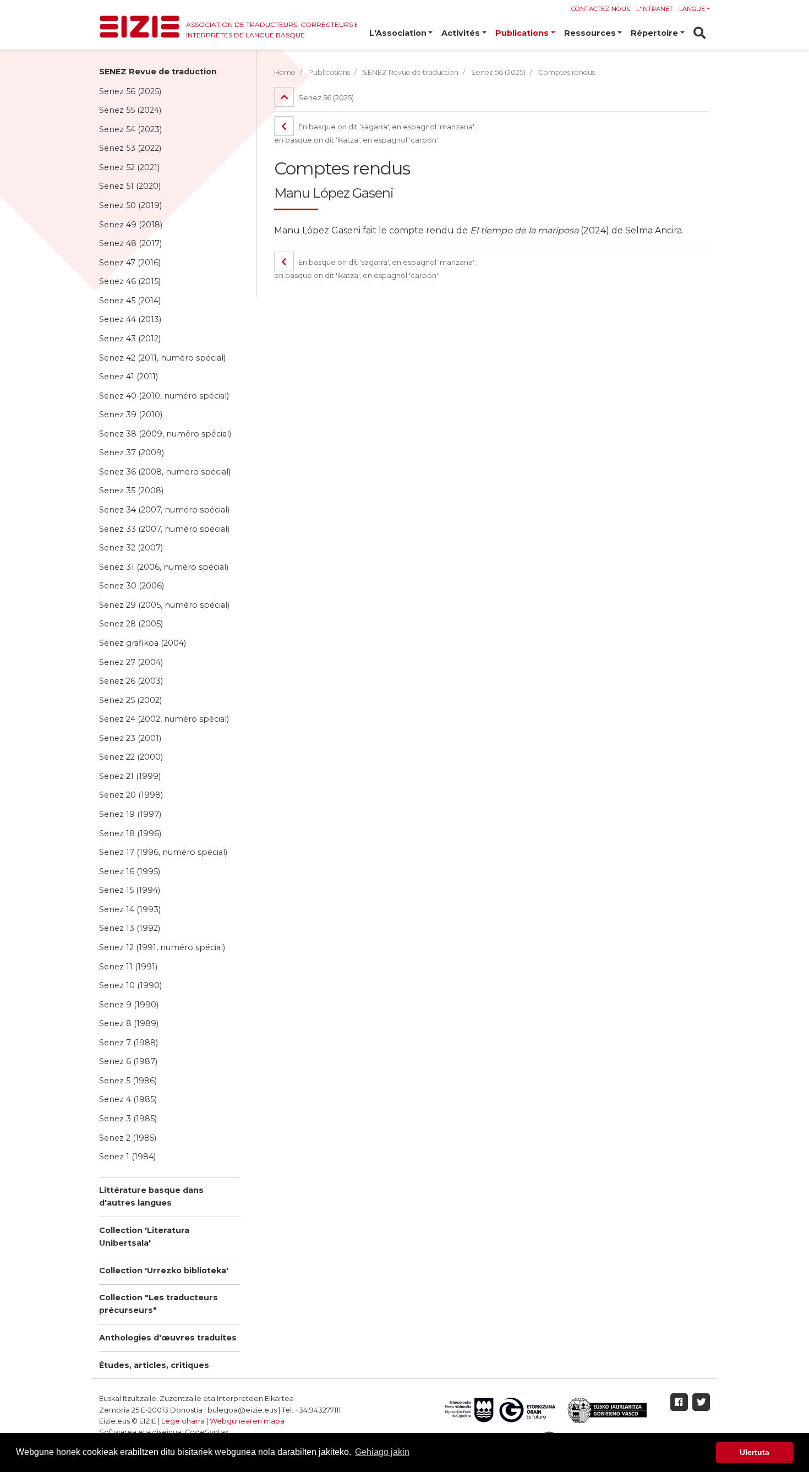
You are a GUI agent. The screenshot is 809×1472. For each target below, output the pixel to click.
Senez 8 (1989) (128, 1023)
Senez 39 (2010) (130, 414)
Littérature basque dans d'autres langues (151, 1196)
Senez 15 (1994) (129, 890)
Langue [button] (692, 9)
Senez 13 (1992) (129, 928)
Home (285, 72)
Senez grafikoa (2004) (142, 643)
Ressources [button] (590, 33)
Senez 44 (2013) (130, 319)
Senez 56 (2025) (130, 91)
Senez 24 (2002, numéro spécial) (164, 719)
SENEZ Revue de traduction (158, 72)
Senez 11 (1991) (128, 967)
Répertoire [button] (654, 33)
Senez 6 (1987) (128, 1061)
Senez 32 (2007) (131, 548)
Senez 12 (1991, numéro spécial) (162, 947)
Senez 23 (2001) (130, 738)
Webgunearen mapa (247, 1421)
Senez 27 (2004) (131, 662)
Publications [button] (522, 33)
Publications (329, 72)
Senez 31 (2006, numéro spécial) (163, 567)
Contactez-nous (600, 9)
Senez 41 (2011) (128, 376)
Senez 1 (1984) (127, 1157)
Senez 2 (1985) (127, 1138)
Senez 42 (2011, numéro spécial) (162, 358)
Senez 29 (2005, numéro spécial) (164, 605)
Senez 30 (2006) (131, 586)
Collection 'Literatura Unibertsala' (144, 1236)
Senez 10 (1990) (130, 985)
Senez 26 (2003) (131, 681)
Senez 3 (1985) (128, 1119)
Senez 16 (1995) (129, 871)
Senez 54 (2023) (130, 129)
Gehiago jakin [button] (382, 1452)
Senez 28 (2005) (131, 624)
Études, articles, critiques (154, 1365)
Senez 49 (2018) (130, 225)
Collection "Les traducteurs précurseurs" (158, 1304)
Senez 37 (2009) (131, 452)
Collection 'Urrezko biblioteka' (163, 1270)
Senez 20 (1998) (131, 795)
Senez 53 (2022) (130, 148)
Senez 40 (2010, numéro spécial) (164, 396)
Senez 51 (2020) (130, 186)
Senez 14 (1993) (130, 909)
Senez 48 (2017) (130, 243)
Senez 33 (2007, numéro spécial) (164, 529)
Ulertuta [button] (754, 1452)
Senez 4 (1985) (128, 1099)
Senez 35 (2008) (131, 490)
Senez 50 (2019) (130, 205)
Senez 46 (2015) (130, 281)
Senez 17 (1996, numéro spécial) (163, 852)
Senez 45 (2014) (130, 301)
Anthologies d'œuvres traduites (168, 1338)
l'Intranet (654, 9)
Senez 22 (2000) (131, 757)
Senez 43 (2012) (130, 339)
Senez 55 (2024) (130, 110)
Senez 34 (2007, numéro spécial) (164, 510)
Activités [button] (460, 33)
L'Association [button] (398, 33)
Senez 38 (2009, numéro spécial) (165, 434)
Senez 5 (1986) (128, 1081)
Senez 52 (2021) (129, 167)
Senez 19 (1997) (130, 814)
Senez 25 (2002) (130, 700)
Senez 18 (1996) (130, 833)
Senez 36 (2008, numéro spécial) (165, 472)
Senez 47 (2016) (130, 263)
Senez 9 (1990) (128, 1005)
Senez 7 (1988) (128, 1043)
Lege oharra (183, 1421)
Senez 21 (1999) (130, 776)
